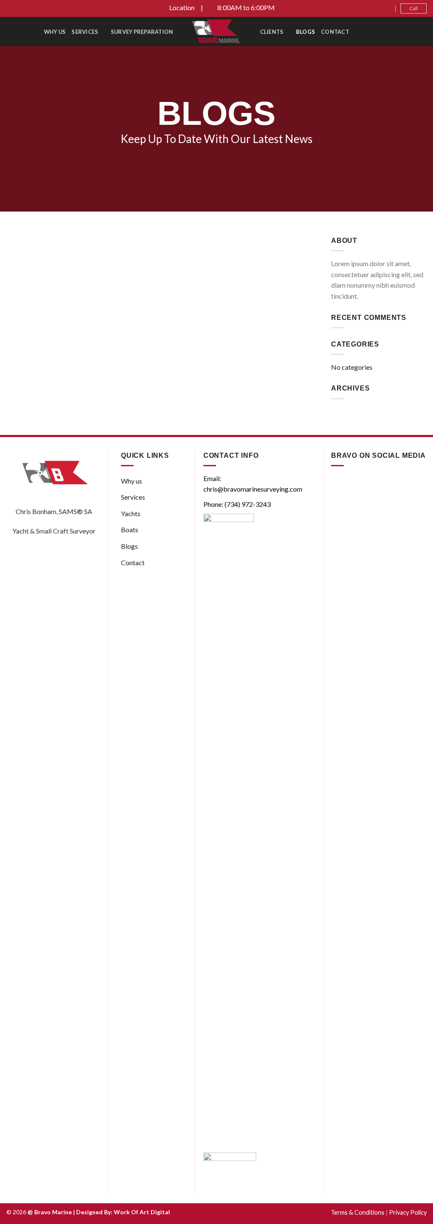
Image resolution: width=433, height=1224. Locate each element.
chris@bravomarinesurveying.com (252, 489)
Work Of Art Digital (142, 1212)
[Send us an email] (389, 8)
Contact (335, 31)
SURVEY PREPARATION (142, 31)
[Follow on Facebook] (372, 8)
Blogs (305, 31)
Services (84, 31)
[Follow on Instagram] (381, 8)
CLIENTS (272, 31)
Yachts (130, 513)
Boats (129, 529)
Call (413, 8)
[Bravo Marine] (216, 31)
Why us (55, 31)
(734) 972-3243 (248, 504)
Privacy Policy (408, 1212)
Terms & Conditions (357, 1212)
